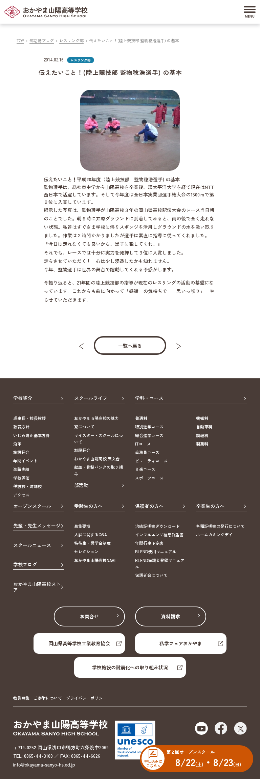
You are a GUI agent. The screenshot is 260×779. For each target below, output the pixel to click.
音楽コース (145, 469)
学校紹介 (22, 398)
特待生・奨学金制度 (92, 543)
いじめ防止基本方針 (31, 435)
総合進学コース (149, 435)
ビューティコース (151, 460)
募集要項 (82, 526)
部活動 (81, 485)
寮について (84, 426)
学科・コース (149, 398)
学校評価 (21, 478)
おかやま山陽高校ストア (37, 587)
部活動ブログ (41, 40)
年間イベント (25, 460)
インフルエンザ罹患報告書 (159, 534)
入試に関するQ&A (90, 534)
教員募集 (21, 698)
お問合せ (89, 616)
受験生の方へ (88, 506)
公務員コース (147, 452)
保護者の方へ (149, 506)
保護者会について (151, 575)
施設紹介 (21, 452)
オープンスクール (32, 506)
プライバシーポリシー (86, 698)
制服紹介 (82, 450)
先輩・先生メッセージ (37, 526)
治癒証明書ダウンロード (157, 526)
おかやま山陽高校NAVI (94, 560)
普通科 (141, 418)
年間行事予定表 (149, 543)
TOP (20, 40)
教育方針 (21, 426)
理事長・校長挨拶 (29, 418)
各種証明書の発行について (220, 526)
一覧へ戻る (130, 345)
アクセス (21, 495)
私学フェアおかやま (180, 643)
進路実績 (21, 469)
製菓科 (202, 444)
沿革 (17, 444)
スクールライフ (90, 398)
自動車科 (204, 426)
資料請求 (170, 616)
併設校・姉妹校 (27, 486)
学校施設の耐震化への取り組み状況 (130, 667)
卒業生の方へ (210, 506)
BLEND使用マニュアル (155, 551)
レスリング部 (71, 40)
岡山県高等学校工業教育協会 (79, 643)
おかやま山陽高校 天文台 (97, 458)
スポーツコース (149, 478)
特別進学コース (149, 426)
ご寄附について (48, 698)
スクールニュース (32, 545)
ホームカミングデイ (214, 534)
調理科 (202, 435)
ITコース (143, 444)
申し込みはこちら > (153, 763)
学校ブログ (25, 565)
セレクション (86, 551)
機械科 (202, 418)
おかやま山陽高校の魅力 (96, 418)
